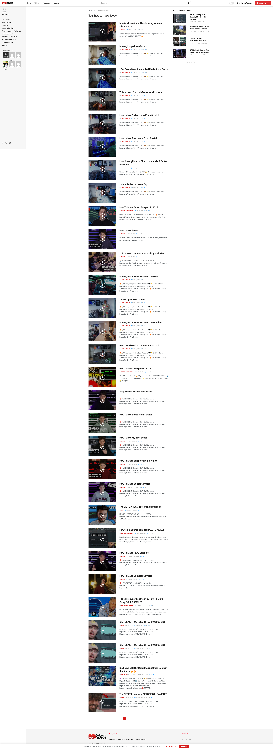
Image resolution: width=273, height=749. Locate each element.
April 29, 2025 (140, 372)
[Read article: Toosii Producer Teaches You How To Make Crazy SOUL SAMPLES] (102, 607)
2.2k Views (193, 21)
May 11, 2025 (135, 349)
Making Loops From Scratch (133, 46)
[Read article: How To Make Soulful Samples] (102, 492)
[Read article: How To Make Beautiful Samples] (102, 584)
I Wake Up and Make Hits (132, 299)
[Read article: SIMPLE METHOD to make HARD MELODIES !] (102, 630)
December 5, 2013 (203, 31)
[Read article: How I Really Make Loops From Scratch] (102, 354)
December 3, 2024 (132, 579)
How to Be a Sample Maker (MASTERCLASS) (142, 530)
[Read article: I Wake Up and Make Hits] (102, 308)
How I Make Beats (128, 230)
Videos (36, 3)
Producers (46, 3)
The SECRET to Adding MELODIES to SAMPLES (143, 694)
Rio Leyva (124, 674)
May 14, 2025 (135, 280)
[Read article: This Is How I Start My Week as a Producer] (102, 101)
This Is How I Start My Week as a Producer (141, 92)
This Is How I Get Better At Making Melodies (141, 253)
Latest (4, 12)
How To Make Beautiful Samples (135, 575)
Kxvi (122, 510)
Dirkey (123, 234)
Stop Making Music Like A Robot (135, 391)
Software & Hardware (9, 37)
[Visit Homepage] (11, 3)
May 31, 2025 (135, 187)
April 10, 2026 (132, 30)
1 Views (192, 43)
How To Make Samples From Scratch (138, 460)
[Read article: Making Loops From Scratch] (102, 55)
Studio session (7, 42)
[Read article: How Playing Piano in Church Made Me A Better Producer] (102, 170)
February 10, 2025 (131, 510)
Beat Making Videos (127, 211)
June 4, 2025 (135, 95)
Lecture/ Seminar (8, 28)
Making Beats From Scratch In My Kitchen (140, 322)
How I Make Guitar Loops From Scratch (139, 115)
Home (29, 3)
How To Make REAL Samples (134, 552)
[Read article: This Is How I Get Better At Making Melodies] (102, 262)
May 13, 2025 (135, 303)
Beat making (6, 22)
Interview (5, 25)
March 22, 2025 (132, 441)
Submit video (264, 3)
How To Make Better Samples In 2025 (138, 207)
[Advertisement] (12, 107)
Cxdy (122, 625)
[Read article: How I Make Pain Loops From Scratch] (102, 147)
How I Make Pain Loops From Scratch (138, 138)
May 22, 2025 (139, 211)
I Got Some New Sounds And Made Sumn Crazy (143, 69)
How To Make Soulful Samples (134, 483)
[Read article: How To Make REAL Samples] (102, 561)
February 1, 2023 (143, 674)
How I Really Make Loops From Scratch (139, 345)
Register (249, 3)
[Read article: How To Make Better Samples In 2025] (102, 216)
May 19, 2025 (131, 257)
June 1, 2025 (135, 141)
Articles (56, 3)
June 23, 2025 (136, 49)
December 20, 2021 (202, 43)
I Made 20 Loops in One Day (133, 184)
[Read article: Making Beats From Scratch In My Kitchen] (102, 331)
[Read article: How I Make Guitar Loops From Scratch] (102, 124)
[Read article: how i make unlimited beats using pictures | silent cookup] (102, 31)
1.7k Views (193, 31)
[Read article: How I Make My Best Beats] (102, 446)
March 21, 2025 (132, 464)
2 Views (192, 55)
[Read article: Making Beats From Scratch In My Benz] (102, 285)
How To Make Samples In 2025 (135, 368)
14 (145, 556)
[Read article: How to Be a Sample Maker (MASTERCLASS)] (102, 538)
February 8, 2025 (141, 533)
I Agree (184, 746)
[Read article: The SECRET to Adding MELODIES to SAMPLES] (102, 702)
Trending (5, 15)
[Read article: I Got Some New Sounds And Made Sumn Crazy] (102, 78)
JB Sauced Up (125, 49)
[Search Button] (189, 3)
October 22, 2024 (141, 605)
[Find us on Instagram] (10, 143)
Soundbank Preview (9, 39)
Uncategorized (7, 34)
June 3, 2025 (135, 118)
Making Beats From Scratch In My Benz (139, 276)
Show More (191, 62)
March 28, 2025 (132, 395)
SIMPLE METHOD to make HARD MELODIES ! (142, 622)
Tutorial (4, 45)
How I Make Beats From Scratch (135, 414)
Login (240, 3)
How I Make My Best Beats (133, 437)
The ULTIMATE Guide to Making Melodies (140, 506)
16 (143, 464)
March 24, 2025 (132, 418)
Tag (95, 10)
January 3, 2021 (200, 55)
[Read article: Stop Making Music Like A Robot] (102, 400)
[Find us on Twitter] (6, 143)
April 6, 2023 (139, 625)
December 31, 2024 (133, 556)
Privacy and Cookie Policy (169, 746)
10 (145, 487)
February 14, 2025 (132, 487)
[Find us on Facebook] (2, 143)
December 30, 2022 (141, 697)
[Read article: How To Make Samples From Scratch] (102, 469)
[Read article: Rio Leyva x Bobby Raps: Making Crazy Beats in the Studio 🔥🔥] (102, 676)
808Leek (123, 30)
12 (144, 579)
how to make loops (103, 10)
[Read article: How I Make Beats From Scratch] (102, 423)
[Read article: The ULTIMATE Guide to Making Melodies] (102, 515)
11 (143, 418)
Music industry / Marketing (11, 31)
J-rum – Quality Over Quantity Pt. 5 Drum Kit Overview (198, 17)
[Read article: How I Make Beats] (102, 239)
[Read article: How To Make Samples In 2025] (102, 377)
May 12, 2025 (135, 326)
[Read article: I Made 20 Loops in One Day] (102, 193)
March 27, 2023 (140, 648)
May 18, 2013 (201, 21)
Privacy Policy (141, 739)
